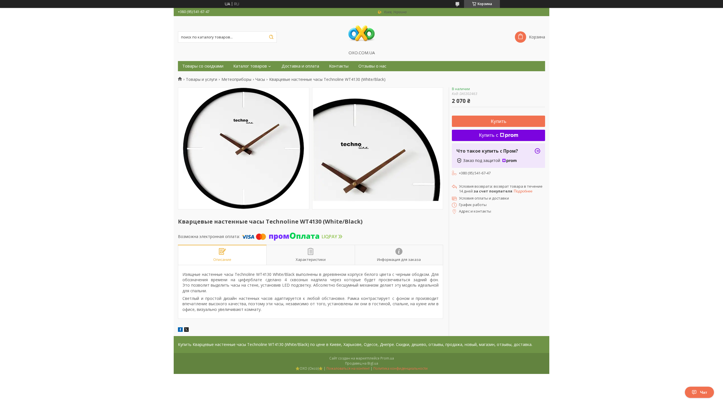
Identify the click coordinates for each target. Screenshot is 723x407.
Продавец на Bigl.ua (361, 363)
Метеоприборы (236, 79)
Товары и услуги (201, 79)
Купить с (488, 135)
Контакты (339, 66)
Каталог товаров (250, 66)
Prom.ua (387, 358)
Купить (498, 121)
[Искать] (271, 37)
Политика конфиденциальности (400, 368)
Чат (703, 392)
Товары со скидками (202, 66)
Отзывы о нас (372, 66)
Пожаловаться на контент (348, 368)
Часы (260, 79)
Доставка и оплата (300, 66)
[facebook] (180, 330)
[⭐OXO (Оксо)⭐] (361, 33)
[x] (186, 330)
